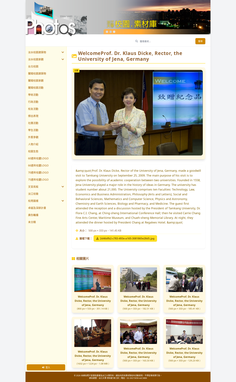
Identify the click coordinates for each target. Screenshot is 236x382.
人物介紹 (33, 144)
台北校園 (33, 66)
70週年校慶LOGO (38, 172)
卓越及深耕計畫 (37, 208)
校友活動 (33, 109)
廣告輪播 (33, 215)
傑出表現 (33, 116)
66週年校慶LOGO (38, 165)
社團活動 (33, 123)
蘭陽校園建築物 (37, 73)
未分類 (32, 222)
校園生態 (33, 151)
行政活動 (33, 102)
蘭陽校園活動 (36, 87)
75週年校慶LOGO (38, 179)
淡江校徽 (33, 194)
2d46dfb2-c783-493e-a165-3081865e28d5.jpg (127, 238)
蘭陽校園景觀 (36, 80)
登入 (48, 367)
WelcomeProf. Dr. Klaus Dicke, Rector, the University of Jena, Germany (93, 301)
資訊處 (110, 378)
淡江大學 (102, 378)
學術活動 (33, 94)
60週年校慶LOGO (38, 158)
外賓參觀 (33, 137)
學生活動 (33, 130)
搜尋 (200, 41)
